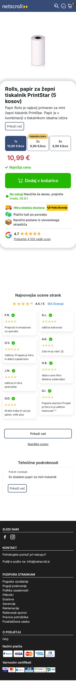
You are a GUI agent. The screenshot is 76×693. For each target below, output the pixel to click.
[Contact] (63, 6)
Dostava (8, 599)
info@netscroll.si (38, 561)
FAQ (5, 639)
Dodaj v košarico (41, 180)
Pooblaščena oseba (16, 621)
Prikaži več (14, 126)
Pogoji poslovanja (15, 586)
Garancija (9, 603)
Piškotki (8, 595)
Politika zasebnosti (15, 590)
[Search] (56, 6)
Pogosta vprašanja (15, 581)
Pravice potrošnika (15, 617)
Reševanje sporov (15, 612)
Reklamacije (11, 608)
